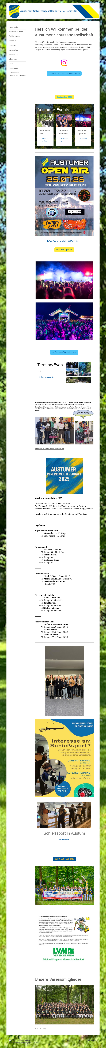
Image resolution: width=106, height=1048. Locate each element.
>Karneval (64, 139)
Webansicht (92, 1040)
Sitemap (27, 1040)
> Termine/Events (46, 377)
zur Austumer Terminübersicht (64, 352)
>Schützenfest (45, 139)
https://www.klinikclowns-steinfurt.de (49, 449)
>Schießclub (64, 840)
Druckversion (17, 1040)
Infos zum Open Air (64, 250)
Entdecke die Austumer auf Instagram (64, 73)
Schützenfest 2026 (64, 97)
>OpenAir (83, 139)
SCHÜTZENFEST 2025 (64, 859)
